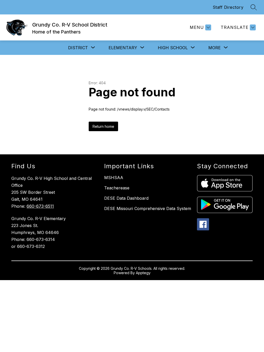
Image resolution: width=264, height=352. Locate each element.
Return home (103, 126)
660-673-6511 (40, 206)
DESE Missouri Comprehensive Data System (147, 208)
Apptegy (143, 273)
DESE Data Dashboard (126, 198)
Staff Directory (228, 7)
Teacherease (116, 187)
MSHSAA (113, 177)
